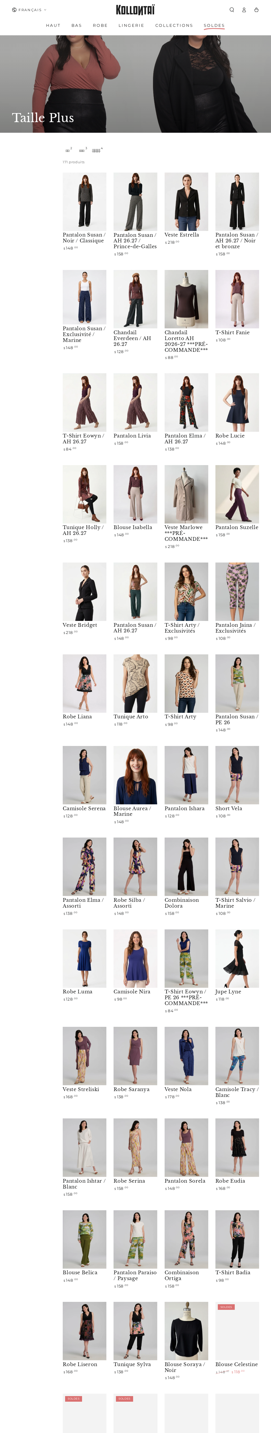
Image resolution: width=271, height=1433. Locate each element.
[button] (231, 10)
